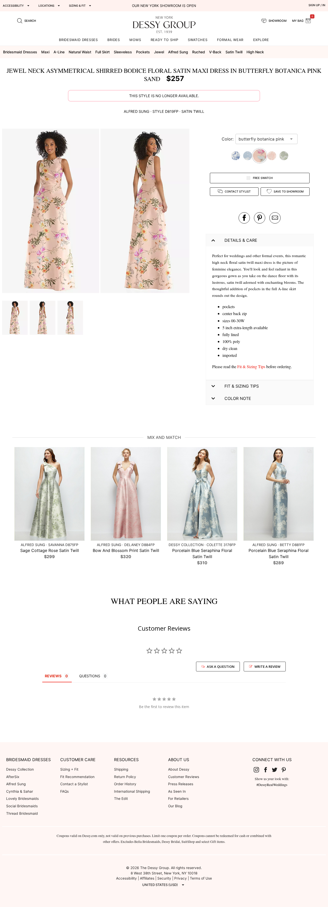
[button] (51, 212)
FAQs (64, 791)
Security (164, 878)
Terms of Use (201, 878)
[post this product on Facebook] (244, 218)
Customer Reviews (183, 777)
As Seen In (177, 791)
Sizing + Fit (69, 769)
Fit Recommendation (77, 777)
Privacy (180, 878)
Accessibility (126, 878)
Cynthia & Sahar (19, 791)
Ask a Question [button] (220, 666)
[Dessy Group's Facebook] (267, 769)
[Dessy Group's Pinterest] (285, 769)
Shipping (121, 769)
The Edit (121, 799)
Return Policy (125, 777)
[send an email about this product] (275, 218)
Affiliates (147, 878)
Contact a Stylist (74, 784)
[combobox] (263, 139)
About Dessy (178, 769)
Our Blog (175, 806)
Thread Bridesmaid (22, 813)
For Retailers (178, 799)
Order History (125, 784)
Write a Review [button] (267, 666)
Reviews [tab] (53, 676)
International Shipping (132, 791)
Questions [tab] (89, 676)
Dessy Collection (20, 769)
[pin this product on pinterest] (259, 218)
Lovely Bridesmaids (22, 799)
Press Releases (180, 784)
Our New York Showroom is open (164, 6)
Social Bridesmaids (22, 806)
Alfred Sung (16, 784)
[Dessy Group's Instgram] (258, 769)
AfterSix (12, 777)
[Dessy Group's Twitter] (276, 769)
